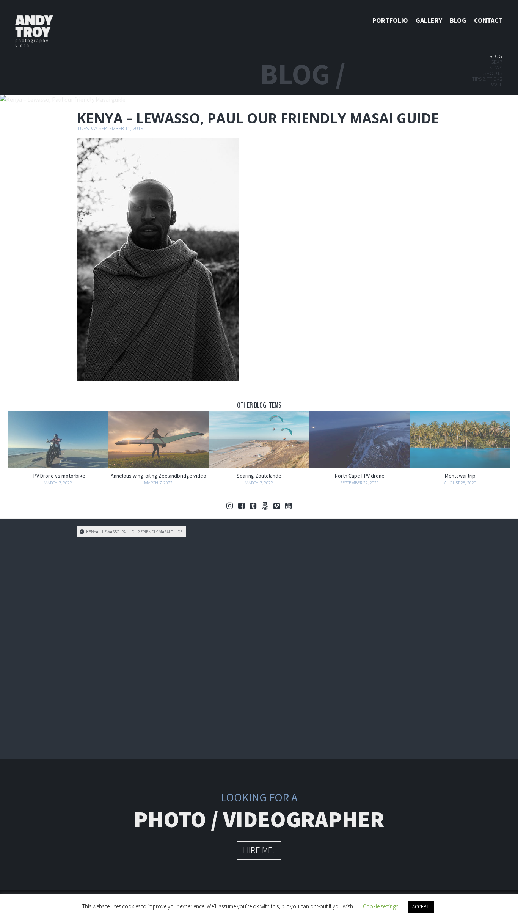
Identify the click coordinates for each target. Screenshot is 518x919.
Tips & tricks (487, 78)
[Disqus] (259, 647)
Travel (494, 84)
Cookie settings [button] (380, 906)
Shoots (492, 73)
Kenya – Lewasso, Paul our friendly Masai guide (133, 531)
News (495, 67)
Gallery (429, 20)
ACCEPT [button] (420, 906)
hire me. (259, 850)
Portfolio (390, 20)
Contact (488, 20)
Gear (496, 61)
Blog (458, 20)
